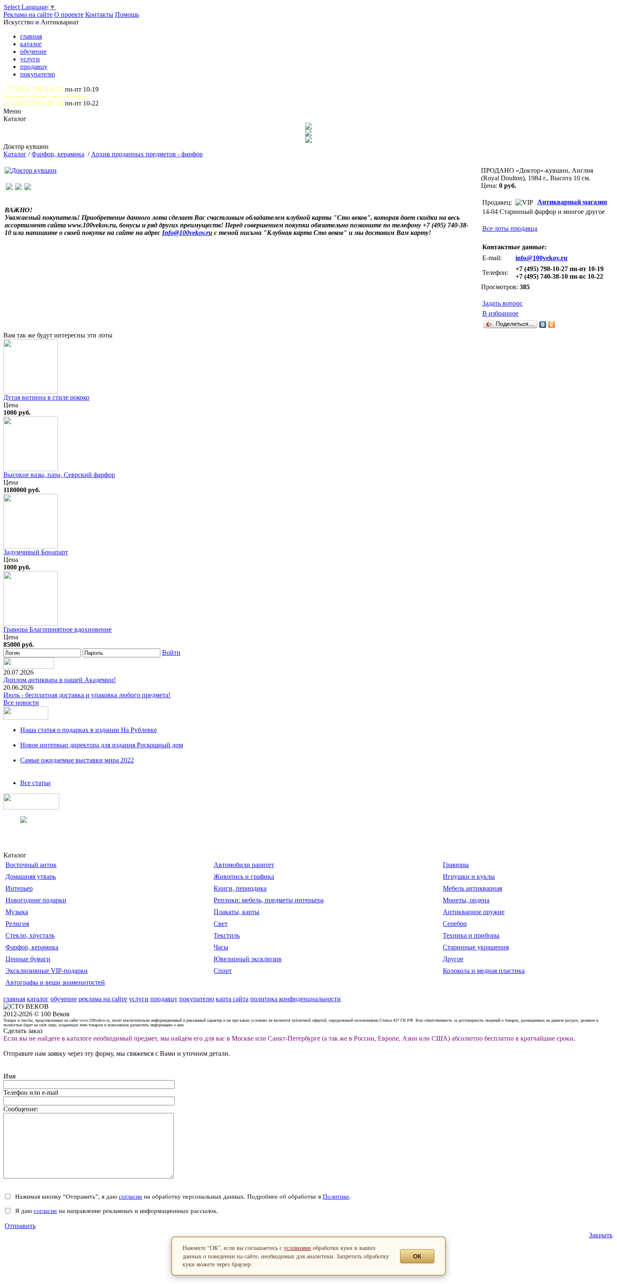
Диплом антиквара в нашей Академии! (59, 679)
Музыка (16, 911)
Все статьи (35, 782)
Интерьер (19, 888)
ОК (417, 1256)
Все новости (21, 702)
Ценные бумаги (27, 958)
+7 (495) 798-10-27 (33, 89)
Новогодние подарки (35, 900)
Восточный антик (31, 864)
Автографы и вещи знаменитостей (55, 982)
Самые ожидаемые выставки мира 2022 (77, 760)
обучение (33, 51)
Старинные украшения (476, 947)
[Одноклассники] (551, 324)
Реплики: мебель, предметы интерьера (269, 900)
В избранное (500, 313)
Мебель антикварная (472, 888)
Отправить (20, 1225)
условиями (297, 1248)
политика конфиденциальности (295, 998)
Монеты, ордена (466, 900)
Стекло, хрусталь (30, 935)
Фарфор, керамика (57, 154)
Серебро (455, 923)
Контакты (99, 14)
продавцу (33, 66)
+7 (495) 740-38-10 (33, 103)
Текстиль (227, 935)
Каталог (14, 154)
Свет (220, 923)
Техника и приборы (471, 935)
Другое (453, 958)
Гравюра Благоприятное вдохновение (57, 629)
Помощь (127, 14)
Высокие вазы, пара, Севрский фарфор (59, 474)
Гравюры (456, 864)
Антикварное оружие (474, 911)
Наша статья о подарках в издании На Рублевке (88, 729)
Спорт (223, 970)
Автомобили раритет (244, 864)
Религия (17, 923)
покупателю (37, 74)
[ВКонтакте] (543, 324)
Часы (221, 947)
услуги (30, 59)
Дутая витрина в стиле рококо (46, 397)
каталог (31, 43)
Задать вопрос (502, 303)
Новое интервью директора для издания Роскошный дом (101, 745)
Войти (171, 652)
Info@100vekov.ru (187, 232)
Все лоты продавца (509, 228)
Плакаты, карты (236, 911)
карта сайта (232, 998)
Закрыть (600, 1235)
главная (31, 36)
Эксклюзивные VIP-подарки (46, 970)
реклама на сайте (102, 998)
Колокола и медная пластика (484, 970)
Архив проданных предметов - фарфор (147, 154)
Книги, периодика (240, 888)
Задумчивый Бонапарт (35, 552)
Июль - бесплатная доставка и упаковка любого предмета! (86, 695)
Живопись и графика (244, 876)
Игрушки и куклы (469, 876)
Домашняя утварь (30, 876)
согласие (130, 1196)
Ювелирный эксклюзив (248, 958)
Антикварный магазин (572, 202)
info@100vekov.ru (541, 257)
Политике (336, 1196)
